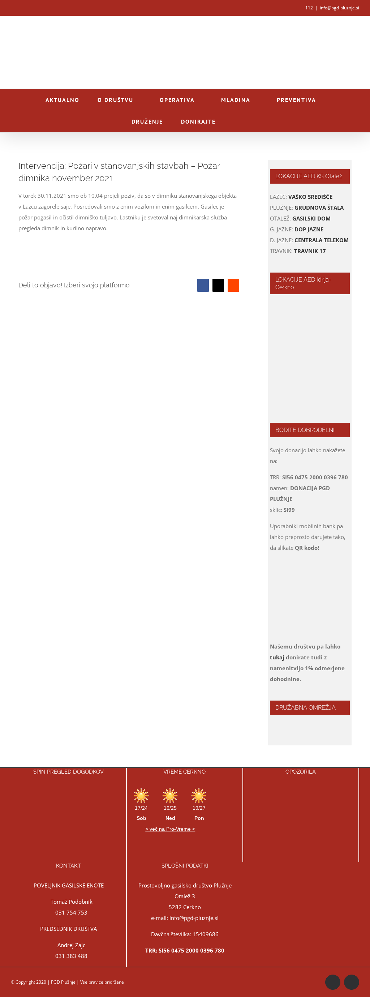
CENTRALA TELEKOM (321, 240)
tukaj (277, 657)
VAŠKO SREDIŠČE (310, 196)
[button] (236, 121)
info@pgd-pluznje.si (339, 8)
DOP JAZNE (308, 229)
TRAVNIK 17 (310, 250)
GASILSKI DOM (311, 218)
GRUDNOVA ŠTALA (319, 207)
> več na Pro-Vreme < (170, 829)
